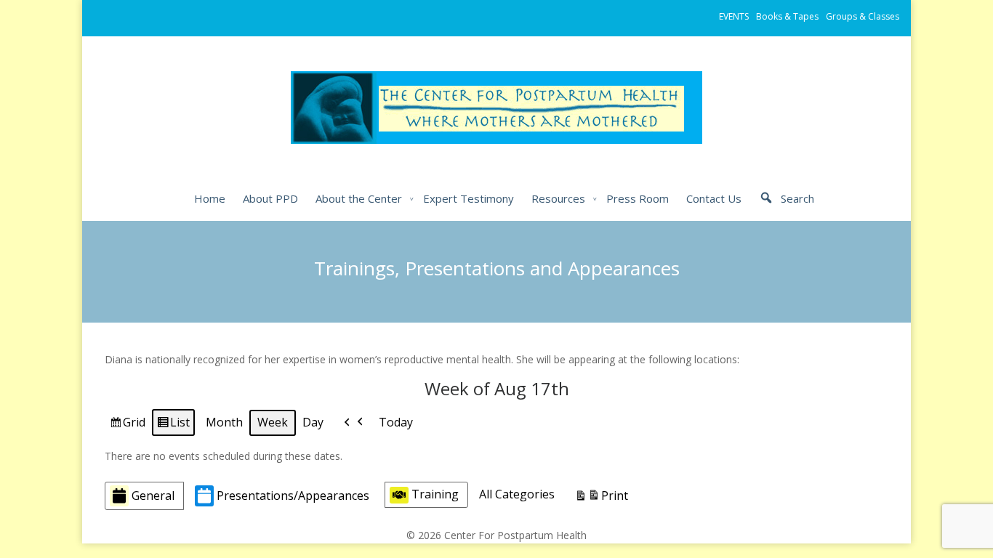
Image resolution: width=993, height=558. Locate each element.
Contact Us (713, 198)
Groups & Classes (862, 16)
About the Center (358, 198)
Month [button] (224, 422)
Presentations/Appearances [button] (293, 496)
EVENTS (734, 16)
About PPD (270, 198)
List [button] (173, 425)
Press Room (637, 198)
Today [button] (396, 422)
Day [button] (312, 422)
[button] (354, 423)
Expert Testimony (468, 198)
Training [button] (435, 494)
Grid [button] (127, 425)
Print (601, 499)
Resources (558, 198)
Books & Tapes (787, 16)
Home (209, 198)
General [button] (153, 496)
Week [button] (272, 422)
